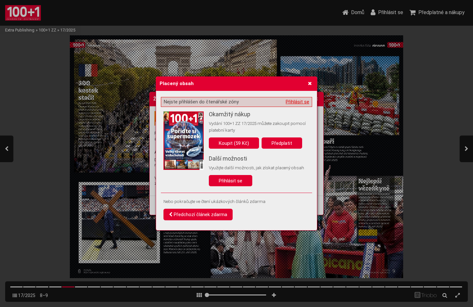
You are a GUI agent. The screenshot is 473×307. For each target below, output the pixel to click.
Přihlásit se (297, 102)
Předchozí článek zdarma (199, 214)
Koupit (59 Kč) (234, 143)
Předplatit (282, 143)
